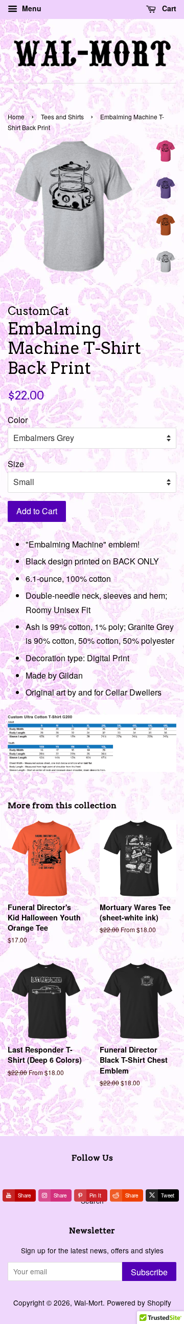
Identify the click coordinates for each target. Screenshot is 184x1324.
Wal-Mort (88, 1302)
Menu (30, 8)
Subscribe (149, 1272)
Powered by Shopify (139, 1302)
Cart (168, 8)
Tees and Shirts (62, 116)
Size (16, 464)
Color (18, 420)
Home (16, 116)
